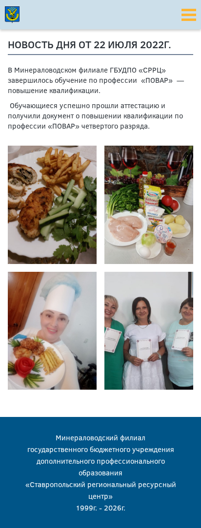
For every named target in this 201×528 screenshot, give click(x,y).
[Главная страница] (29, 14)
